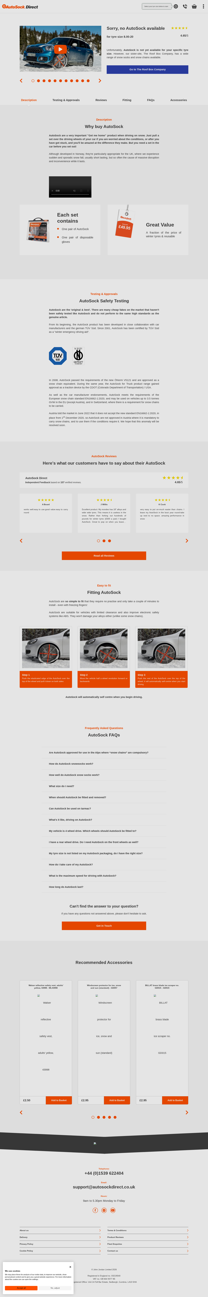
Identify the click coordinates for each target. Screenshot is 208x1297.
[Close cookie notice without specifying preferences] (70, 1267)
